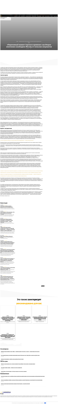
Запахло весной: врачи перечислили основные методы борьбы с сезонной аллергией (15, 383)
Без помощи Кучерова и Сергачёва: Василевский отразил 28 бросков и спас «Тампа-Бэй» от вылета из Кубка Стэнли (20, 355)
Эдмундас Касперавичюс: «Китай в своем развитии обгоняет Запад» (12, 359)
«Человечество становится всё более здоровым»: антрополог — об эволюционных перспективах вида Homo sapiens (7, 336)
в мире (1, 275)
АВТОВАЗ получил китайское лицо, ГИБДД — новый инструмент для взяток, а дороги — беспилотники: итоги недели (20, 351)
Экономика (2, 240)
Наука (17, 41)
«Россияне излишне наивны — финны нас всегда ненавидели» (11, 367)
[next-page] (29, 341)
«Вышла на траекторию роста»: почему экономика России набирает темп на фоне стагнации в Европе (7, 242)
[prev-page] (28, 341)
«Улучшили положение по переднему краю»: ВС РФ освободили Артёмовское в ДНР (7, 268)
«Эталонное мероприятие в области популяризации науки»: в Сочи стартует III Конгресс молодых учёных (40, 318)
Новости (1, 248)
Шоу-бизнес (2, 235)
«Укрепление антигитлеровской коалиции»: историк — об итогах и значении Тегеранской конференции (24, 318)
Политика (1, 218)
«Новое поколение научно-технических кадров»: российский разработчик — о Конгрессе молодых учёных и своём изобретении (8, 318)
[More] (49, 52)
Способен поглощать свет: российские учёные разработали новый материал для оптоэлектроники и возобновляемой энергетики (23, 376)
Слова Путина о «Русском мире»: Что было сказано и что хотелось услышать (7, 213)
